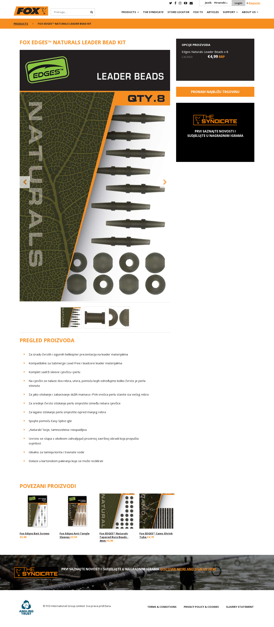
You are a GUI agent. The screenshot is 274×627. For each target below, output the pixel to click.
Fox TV (198, 12)
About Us (249, 12)
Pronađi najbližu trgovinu (215, 92)
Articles (213, 12)
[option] (95, 176)
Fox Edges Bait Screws (34, 533)
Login (238, 3)
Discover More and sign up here (188, 569)
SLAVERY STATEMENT (240, 607)
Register (254, 3)
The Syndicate (153, 12)
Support (229, 12)
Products (129, 12)
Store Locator (178, 12)
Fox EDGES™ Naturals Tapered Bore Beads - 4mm (113, 537)
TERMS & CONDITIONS (162, 607)
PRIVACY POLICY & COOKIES (201, 607)
